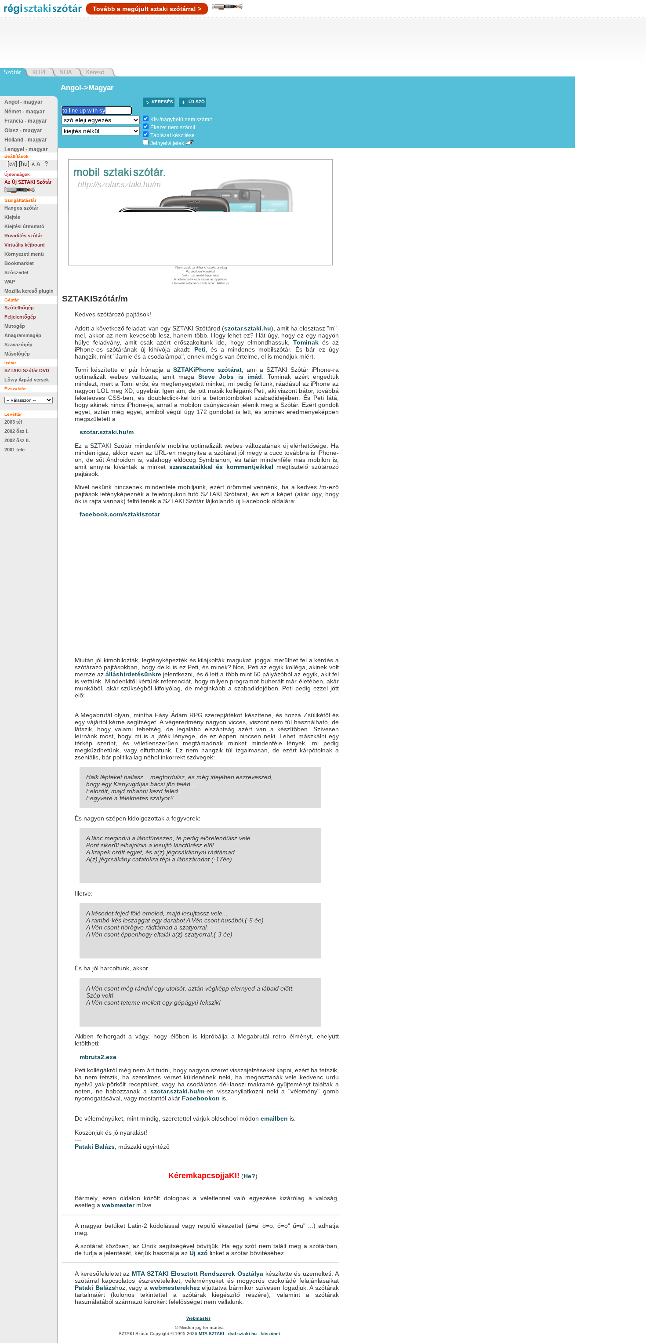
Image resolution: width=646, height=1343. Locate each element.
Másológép (17, 353)
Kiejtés (12, 217)
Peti (200, 349)
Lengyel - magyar (26, 149)
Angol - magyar (23, 102)
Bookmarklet (19, 263)
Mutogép (14, 326)
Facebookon (201, 1098)
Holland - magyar (25, 139)
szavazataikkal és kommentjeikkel (221, 466)
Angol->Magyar (87, 87)
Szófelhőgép (19, 307)
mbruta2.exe (98, 1056)
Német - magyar (24, 111)
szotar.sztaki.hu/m (107, 432)
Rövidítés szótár (23, 235)
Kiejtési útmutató (24, 226)
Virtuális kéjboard (24, 244)
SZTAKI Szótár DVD (26, 370)
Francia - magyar (25, 120)
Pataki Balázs (95, 1146)
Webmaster (198, 1318)
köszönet (270, 1333)
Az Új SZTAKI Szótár (27, 182)
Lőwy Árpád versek (26, 379)
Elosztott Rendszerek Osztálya (217, 1273)
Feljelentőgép (20, 316)
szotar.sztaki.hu (247, 328)
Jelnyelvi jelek (167, 143)
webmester (118, 1205)
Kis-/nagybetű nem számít (181, 119)
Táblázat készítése (172, 135)
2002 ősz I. (16, 431)
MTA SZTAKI (150, 1273)
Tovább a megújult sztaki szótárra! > (147, 8)
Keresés (162, 101)
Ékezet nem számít (172, 127)
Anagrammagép (22, 335)
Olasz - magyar (23, 130)
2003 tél (13, 422)
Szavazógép (18, 344)
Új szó (197, 101)
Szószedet (16, 272)
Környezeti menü (24, 254)
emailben (274, 1118)
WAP (9, 281)
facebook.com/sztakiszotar (120, 514)
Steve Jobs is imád (229, 376)
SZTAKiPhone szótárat (207, 369)
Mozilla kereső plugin (29, 291)
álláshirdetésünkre (133, 674)
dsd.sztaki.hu (242, 1333)
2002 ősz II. (17, 440)
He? (249, 1176)
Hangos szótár (21, 208)
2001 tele (14, 449)
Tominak (306, 342)
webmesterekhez (175, 1287)
